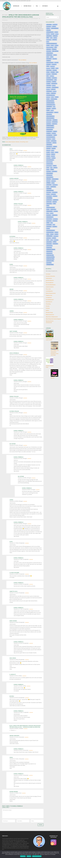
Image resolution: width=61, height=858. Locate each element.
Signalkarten (55, 199)
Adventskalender (55, 28)
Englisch (48, 60)
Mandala (54, 142)
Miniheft (53, 148)
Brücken (55, 37)
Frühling (54, 81)
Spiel (27, 141)
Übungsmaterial (50, 264)
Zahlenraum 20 (49, 253)
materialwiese (49, 278)
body (51, 37)
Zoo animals (49, 262)
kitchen (52, 110)
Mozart (53, 152)
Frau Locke (48, 289)
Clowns (52, 45)
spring (48, 209)
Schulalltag (21, 18)
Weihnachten (49, 235)
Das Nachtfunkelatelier (51, 284)
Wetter (48, 239)
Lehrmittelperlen (49, 291)
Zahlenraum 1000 (50, 258)
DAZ (55, 47)
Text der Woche (49, 218)
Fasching (54, 70)
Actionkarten (49, 26)
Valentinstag (49, 226)
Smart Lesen (49, 201)
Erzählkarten (54, 64)
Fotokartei (48, 77)
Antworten (25, 150)
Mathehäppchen (49, 146)
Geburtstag (49, 85)
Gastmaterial (54, 83)
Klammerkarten (50, 112)
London (48, 140)
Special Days (49, 203)
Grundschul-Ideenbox (50, 276)
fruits (55, 79)
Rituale (53, 182)
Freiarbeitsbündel (50, 79)
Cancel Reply (5, 807)
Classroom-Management (51, 43)
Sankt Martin (49, 192)
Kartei (6, 141)
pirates (48, 169)
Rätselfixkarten (55, 184)
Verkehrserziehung (50, 232)
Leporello (53, 133)
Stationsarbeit (49, 211)
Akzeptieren (23, 856)
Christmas (54, 39)
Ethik (48, 66)
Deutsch (54, 49)
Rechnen (49, 178)
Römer (48, 186)
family (57, 68)
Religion (48, 182)
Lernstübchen (49, 297)
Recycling (48, 180)
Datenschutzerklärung (37, 856)
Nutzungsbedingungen (50, 159)
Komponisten (55, 121)
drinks (48, 56)
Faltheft (53, 68)
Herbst (56, 96)
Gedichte (54, 85)
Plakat (52, 169)
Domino (55, 54)
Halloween (53, 93)
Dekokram (49, 49)
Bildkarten (55, 35)
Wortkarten (55, 243)
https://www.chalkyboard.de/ (52, 316)
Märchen (53, 154)
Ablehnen (29, 856)
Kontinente (49, 123)
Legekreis (48, 133)
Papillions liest (49, 295)
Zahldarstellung (49, 247)
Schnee (48, 194)
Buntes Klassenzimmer (51, 293)
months (48, 152)
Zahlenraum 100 (50, 255)
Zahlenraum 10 (49, 251)
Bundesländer (49, 39)
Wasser (52, 234)
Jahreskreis (49, 106)
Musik (57, 152)
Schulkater (48, 274)
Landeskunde (49, 131)
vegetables (55, 226)
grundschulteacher (50, 280)
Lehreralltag (15, 18)
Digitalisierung (49, 54)
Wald (48, 234)
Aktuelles (48, 30)
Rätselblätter (49, 184)
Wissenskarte (49, 243)
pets (51, 167)
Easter (52, 56)
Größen (48, 93)
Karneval (53, 108)
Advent (48, 28)
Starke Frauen (53, 209)
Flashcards (54, 73)
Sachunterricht (50, 190)
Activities (54, 26)
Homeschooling (54, 98)
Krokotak (48, 308)
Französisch (54, 77)
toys (51, 222)
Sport (48, 205)
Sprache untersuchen (50, 207)
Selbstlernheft (49, 199)
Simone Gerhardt (14, 735)
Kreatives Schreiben (50, 127)
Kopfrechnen (54, 123)
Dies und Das (55, 51)
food (47, 75)
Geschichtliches (55, 87)
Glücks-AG (53, 89)
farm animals (49, 70)
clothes (48, 45)
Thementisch (49, 220)
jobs (54, 106)
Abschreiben (49, 24)
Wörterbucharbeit (49, 245)
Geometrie (48, 87)
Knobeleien (55, 119)
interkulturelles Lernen (51, 104)
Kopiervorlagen (50, 125)
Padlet (48, 167)
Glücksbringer (49, 91)
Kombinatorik (49, 121)
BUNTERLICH (49, 301)
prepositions (49, 171)
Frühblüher (49, 81)
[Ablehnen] (59, 854)
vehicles (48, 228)
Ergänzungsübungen (50, 62)
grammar (54, 91)
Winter (54, 241)
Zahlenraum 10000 (50, 260)
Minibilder (48, 148)
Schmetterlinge (55, 192)
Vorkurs (56, 232)
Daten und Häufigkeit (50, 47)
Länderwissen (49, 142)
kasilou (47, 310)
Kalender (48, 108)
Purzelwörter (54, 171)
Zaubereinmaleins (50, 286)
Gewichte (48, 89)
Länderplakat (53, 140)
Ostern (54, 165)
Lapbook (55, 131)
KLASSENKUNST (50, 299)
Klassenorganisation (50, 116)
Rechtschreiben (55, 178)
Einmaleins (49, 58)
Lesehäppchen (49, 135)
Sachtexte (49, 188)
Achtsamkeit (55, 24)
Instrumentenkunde (50, 100)
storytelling (55, 211)
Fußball (48, 83)
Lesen (55, 135)
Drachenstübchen (49, 282)
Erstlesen (48, 64)
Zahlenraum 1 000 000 (51, 249)
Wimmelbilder (49, 241)
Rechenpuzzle (49, 175)
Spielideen (26, 18)
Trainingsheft (49, 224)
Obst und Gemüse (49, 161)
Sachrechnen (53, 186)
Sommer (54, 201)
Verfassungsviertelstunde (50, 230)
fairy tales (48, 68)
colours (56, 45)
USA (54, 224)
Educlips (52, 377)
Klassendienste (49, 114)
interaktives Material (50, 102)
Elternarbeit (54, 58)
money (53, 150)
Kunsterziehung (49, 129)
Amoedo (47, 306)
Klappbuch (56, 112)
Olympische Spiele (49, 163)
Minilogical (48, 150)
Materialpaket (12, 141)
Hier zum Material (22, 59)
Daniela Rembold (34, 18)
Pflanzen (55, 167)
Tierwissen (55, 220)
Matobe (17, 141)
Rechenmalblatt (49, 173)
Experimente (52, 66)
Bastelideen (49, 35)
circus (48, 41)
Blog (48, 37)
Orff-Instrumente (49, 165)
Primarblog (48, 303)
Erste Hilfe (56, 62)
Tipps (48, 222)
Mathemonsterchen (50, 314)
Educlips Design (49, 312)
